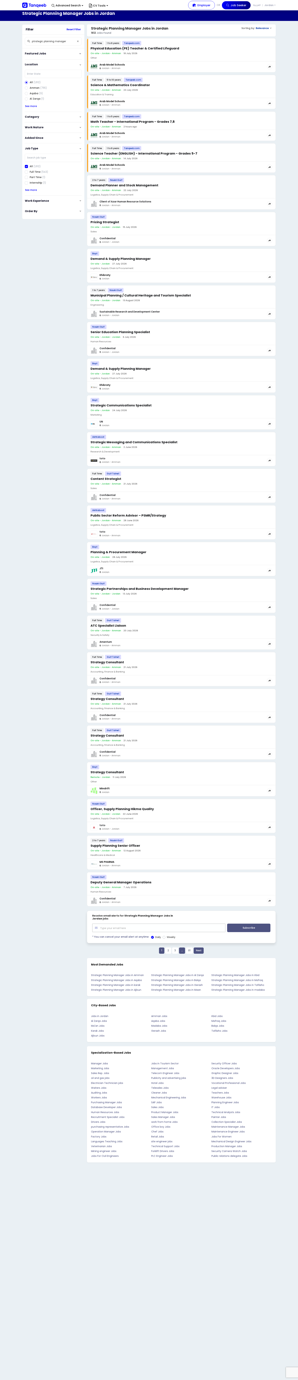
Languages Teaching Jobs (106, 1141)
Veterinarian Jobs (101, 1146)
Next (198, 950)
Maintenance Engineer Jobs (228, 1131)
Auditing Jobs (99, 1092)
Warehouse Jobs (221, 1097)
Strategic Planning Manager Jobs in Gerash (177, 985)
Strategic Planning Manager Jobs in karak (115, 985)
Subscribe (249, 928)
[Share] (269, 66)
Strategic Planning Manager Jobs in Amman (117, 975)
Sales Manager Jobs (163, 1117)
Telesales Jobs (160, 1088)
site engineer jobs (161, 1141)
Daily (158, 937)
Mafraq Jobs (218, 1021)
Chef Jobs (157, 1131)
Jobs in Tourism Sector (165, 1063)
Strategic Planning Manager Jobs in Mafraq (237, 980)
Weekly (171, 937)
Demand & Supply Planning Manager (121, 259)
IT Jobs (215, 1107)
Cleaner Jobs (159, 1092)
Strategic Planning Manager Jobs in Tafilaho (237, 985)
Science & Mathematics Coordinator (120, 85)
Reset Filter (74, 29)
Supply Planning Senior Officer (115, 845)
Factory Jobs (98, 1136)
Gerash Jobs (158, 1031)
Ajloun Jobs (98, 1035)
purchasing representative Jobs (110, 1126)
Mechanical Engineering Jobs (168, 1097)
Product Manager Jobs (164, 1112)
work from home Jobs (164, 1122)
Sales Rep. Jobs (100, 1073)
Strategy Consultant (107, 662)
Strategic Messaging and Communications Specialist (134, 442)
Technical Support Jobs (165, 1146)
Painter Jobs (218, 1117)
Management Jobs (162, 1068)
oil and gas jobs (100, 1078)
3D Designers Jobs (222, 1078)
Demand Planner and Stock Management (124, 185)
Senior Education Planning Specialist (120, 332)
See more (31, 106)
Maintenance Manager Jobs (228, 1126)
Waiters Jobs (98, 1088)
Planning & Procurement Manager (118, 552)
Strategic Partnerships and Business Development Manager (140, 589)
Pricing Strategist (105, 222)
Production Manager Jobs (226, 1146)
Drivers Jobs (98, 1122)
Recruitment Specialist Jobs (108, 1117)
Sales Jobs (157, 1107)
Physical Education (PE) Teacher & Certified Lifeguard (135, 48)
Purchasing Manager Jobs (106, 1102)
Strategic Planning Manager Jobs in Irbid (235, 975)
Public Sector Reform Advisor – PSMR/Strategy (128, 515)
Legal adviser (219, 1088)
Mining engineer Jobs (103, 1151)
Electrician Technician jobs (107, 1083)
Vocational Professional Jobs (228, 1083)
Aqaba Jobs (158, 1021)
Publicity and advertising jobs (168, 1078)
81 (189, 950)
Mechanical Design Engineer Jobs (231, 1141)
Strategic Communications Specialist (121, 405)
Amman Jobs (159, 1016)
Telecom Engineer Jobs (165, 1073)
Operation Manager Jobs (106, 1131)
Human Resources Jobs (105, 1112)
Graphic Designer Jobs (224, 1073)
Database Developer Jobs (106, 1107)
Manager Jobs (99, 1063)
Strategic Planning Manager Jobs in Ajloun (116, 990)
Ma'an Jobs (98, 1026)
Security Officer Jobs (224, 1063)
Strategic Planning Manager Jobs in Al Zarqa (177, 975)
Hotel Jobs (157, 1083)
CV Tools (99, 6)
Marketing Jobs (100, 1068)
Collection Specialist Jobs (226, 1122)
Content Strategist (106, 479)
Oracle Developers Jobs (225, 1068)
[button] (67, 6)
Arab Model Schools (112, 64)
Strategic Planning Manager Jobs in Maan (176, 990)
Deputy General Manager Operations (121, 882)
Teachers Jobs (220, 1092)
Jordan (269, 5)
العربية (257, 5)
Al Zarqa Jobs (99, 1021)
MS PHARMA (107, 862)
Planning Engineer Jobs (225, 1102)
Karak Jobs (97, 1031)
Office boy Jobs (160, 1126)
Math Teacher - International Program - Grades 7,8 (133, 121)
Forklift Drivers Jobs (162, 1151)
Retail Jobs (157, 1136)
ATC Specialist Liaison (108, 625)
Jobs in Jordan (99, 1016)
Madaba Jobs (159, 1026)
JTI (101, 568)
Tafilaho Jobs (219, 1031)
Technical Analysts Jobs (225, 1112)
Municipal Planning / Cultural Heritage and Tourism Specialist (141, 295)
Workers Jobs (99, 1097)
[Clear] (78, 41)
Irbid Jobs (217, 1016)
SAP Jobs (156, 1102)
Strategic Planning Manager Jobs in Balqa (176, 980)
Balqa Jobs (217, 1026)
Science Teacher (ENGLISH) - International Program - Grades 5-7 (144, 153)
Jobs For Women (221, 1136)
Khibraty (105, 275)
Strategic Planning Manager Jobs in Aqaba (116, 980)
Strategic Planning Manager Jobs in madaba (238, 990)
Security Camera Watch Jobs (229, 1151)
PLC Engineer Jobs (162, 1156)
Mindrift (105, 788)
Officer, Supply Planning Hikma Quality (122, 809)
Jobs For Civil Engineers (105, 1156)
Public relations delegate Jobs (229, 1156)
